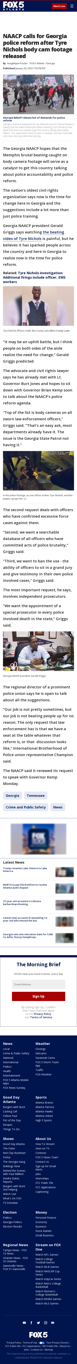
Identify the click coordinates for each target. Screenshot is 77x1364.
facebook (31, 1323)
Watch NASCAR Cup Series (48, 1272)
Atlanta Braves (44, 1102)
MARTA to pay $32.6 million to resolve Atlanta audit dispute (25, 886)
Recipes (7, 1124)
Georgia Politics (12, 1222)
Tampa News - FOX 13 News (15, 1251)
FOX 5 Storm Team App (47, 1063)
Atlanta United (44, 1116)
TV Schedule (10, 1203)
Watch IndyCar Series (48, 1279)
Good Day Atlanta (11, 1099)
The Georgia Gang (14, 1161)
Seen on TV (42, 1148)
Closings (41, 1049)
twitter (38, 1323)
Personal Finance (46, 1217)
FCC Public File (44, 1183)
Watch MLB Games (47, 1267)
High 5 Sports (44, 1120)
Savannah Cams (45, 1057)
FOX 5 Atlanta (37, 63)
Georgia (50, 63)
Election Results (12, 1226)
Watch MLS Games (47, 1303)
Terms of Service (41, 1017)
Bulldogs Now (11, 1166)
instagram (46, 1323)
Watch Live (59, 6)
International (10, 1062)
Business (41, 1226)
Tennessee (36, 795)
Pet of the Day (12, 1120)
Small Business (45, 1235)
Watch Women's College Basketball (47, 1292)
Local (6, 1049)
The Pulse (9, 1148)
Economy (41, 1222)
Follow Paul (10, 1116)
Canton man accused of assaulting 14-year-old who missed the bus (25, 919)
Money (41, 1212)
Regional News (15, 1245)
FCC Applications (46, 1187)
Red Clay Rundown (14, 1153)
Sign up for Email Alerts (46, 1167)
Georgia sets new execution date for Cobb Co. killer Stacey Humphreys (28, 936)
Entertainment (11, 1075)
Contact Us (42, 1161)
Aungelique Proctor (17, 63)
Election (10, 1212)
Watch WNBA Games (48, 1299)
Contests (41, 1153)
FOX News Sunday (14, 1087)
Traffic (39, 1070)
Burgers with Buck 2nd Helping (14, 1187)
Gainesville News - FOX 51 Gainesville (14, 1267)
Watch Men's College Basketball (48, 1285)
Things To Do (11, 1129)
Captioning (42, 1191)
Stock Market (44, 1231)
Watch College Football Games (45, 1260)
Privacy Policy (42, 1014)
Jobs (38, 1174)
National (8, 1057)
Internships (42, 1178)
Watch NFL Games (47, 1254)
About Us (43, 1138)
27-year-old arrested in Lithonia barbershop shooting (22, 902)
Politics (7, 1066)
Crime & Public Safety (16, 1053)
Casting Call (10, 1111)
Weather (43, 1043)
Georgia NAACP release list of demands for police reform (34, 119)
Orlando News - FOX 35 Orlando (15, 1259)
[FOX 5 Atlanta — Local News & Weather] (14, 5)
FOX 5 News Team (47, 1157)
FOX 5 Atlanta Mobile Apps (16, 1081)
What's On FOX (12, 1198)
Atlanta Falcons (45, 1107)
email (53, 1323)
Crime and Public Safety (26, 807)
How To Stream (45, 1144)
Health (7, 1071)
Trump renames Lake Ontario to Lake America (25, 870)
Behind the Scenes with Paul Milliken (14, 1172)
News (57, 807)
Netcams (41, 1053)
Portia (6, 1157)
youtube (24, 1323)
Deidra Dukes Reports (11, 1180)
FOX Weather (44, 1074)
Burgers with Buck (14, 1107)
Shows (8, 1138)
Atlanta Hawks (44, 1111)
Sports (41, 1097)
